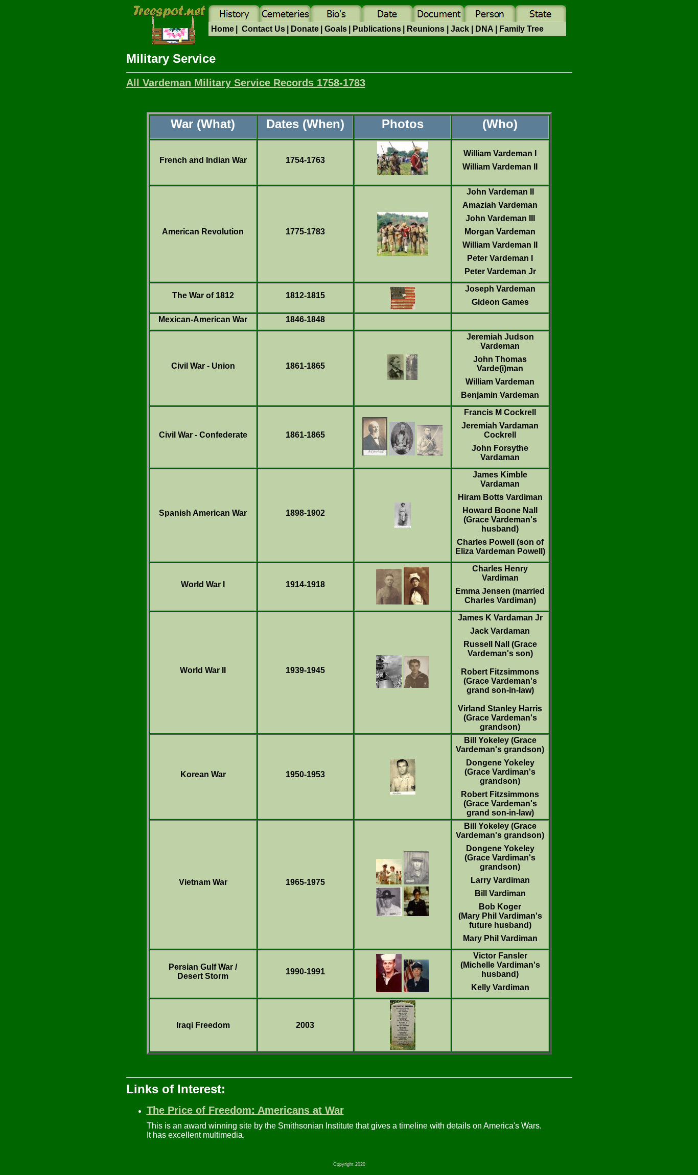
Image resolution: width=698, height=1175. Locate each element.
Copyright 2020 (349, 1164)
